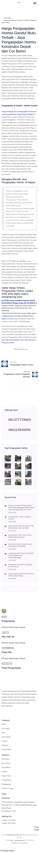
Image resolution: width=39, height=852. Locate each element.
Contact (4, 741)
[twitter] (18, 354)
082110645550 (19, 430)
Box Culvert (6, 763)
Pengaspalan (6, 784)
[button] (34, 2)
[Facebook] (14, 354)
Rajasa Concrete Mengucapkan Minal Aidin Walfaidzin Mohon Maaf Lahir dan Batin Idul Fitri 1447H (21, 508)
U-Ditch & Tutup (7, 788)
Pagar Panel (6, 776)
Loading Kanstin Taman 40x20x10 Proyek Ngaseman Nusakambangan (20, 555)
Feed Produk (6, 749)
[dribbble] (21, 354)
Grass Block (6, 767)
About (4, 724)
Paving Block (6, 780)
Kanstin (4, 772)
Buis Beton (6, 759)
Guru (11, 840)
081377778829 (19, 420)
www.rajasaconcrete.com (14, 835)
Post (3, 733)
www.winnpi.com (20, 840)
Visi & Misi (5, 728)
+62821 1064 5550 (8, 823)
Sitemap (5, 745)
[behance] (24, 354)
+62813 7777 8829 (8, 820)
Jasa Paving (6, 737)
